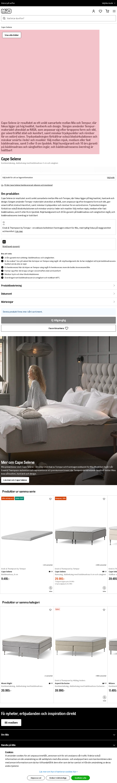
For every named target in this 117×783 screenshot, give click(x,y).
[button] (59, 735)
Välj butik (111, 177)
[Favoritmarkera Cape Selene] (50, 499)
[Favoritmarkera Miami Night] (50, 610)
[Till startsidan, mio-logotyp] (6, 11)
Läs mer (19, 231)
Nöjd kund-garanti (11, 246)
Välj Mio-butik (107, 3)
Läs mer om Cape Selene (15, 480)
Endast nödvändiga (58, 778)
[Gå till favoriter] (100, 11)
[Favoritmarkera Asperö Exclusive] (104, 610)
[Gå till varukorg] (107, 11)
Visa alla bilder (12, 35)
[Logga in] (93, 11)
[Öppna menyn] (114, 11)
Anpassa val (36, 778)
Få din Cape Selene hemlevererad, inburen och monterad (28, 185)
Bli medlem (11, 722)
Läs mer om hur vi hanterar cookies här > (58, 771)
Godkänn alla (80, 778)
